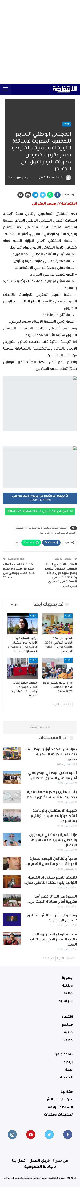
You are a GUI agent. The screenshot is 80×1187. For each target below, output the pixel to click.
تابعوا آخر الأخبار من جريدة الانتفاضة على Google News (39, 498)
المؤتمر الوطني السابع (64, 533)
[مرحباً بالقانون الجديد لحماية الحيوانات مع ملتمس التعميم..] (12, 863)
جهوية (67, 978)
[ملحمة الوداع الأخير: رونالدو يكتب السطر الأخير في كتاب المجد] (12, 938)
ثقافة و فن (63, 1054)
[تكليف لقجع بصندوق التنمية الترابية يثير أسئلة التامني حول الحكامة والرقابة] (12, 881)
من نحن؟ (60, 1161)
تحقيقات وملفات (58, 1115)
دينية (68, 1032)
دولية (68, 993)
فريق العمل (39, 1161)
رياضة (68, 1062)
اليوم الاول (45, 533)
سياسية (66, 1001)
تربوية (67, 124)
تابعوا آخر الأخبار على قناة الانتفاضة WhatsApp (38, 511)
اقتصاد (67, 1017)
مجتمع (67, 1025)
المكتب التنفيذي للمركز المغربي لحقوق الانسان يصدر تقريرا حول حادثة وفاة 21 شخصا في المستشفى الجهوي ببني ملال (60, 575)
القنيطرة (20, 528)
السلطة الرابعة (60, 1107)
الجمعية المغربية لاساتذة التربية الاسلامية (47, 528)
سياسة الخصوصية (40, 1167)
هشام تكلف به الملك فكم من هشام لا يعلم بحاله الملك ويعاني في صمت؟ (19, 571)
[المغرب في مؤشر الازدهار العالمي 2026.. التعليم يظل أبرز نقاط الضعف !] (57, 623)
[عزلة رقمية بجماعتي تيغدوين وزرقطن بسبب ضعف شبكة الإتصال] (12, 839)
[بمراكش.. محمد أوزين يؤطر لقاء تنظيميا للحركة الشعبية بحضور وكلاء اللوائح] (12, 753)
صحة (69, 1070)
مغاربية (67, 1092)
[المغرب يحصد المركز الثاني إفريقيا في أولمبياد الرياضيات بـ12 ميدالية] (22, 668)
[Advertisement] (40, 42)
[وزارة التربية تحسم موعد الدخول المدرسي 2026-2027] (57, 668)
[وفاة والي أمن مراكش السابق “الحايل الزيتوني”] (12, 919)
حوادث (67, 1040)
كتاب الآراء (64, 1077)
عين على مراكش (59, 1099)
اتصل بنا (19, 1161)
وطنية (67, 986)
